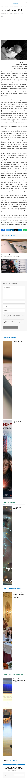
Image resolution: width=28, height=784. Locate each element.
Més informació (19, 775)
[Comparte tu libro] (14, 246)
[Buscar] (26, 2)
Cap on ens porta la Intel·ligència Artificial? (14, 768)
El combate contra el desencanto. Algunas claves (19, 680)
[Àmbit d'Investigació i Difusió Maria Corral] (14, 2)
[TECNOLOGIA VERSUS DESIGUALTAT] (7, 545)
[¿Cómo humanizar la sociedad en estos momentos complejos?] (7, 631)
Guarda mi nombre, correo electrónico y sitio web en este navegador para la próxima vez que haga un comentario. (13, 315)
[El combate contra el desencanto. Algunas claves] (7, 717)
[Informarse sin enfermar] (14, 266)
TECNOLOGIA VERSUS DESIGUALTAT (17, 509)
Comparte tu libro (6, 254)
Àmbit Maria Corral (8, 13)
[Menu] (2, 2)
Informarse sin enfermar (8, 275)
